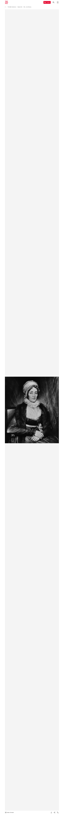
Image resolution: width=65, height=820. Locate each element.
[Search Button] (53, 2)
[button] (32, 410)
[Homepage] (6, 2)
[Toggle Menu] (57, 2)
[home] (5, 7)
